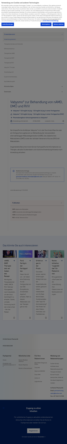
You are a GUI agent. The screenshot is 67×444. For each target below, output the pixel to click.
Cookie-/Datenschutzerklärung (50, 21)
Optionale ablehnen (59, 24)
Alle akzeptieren (46, 24)
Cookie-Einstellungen (7, 24)
